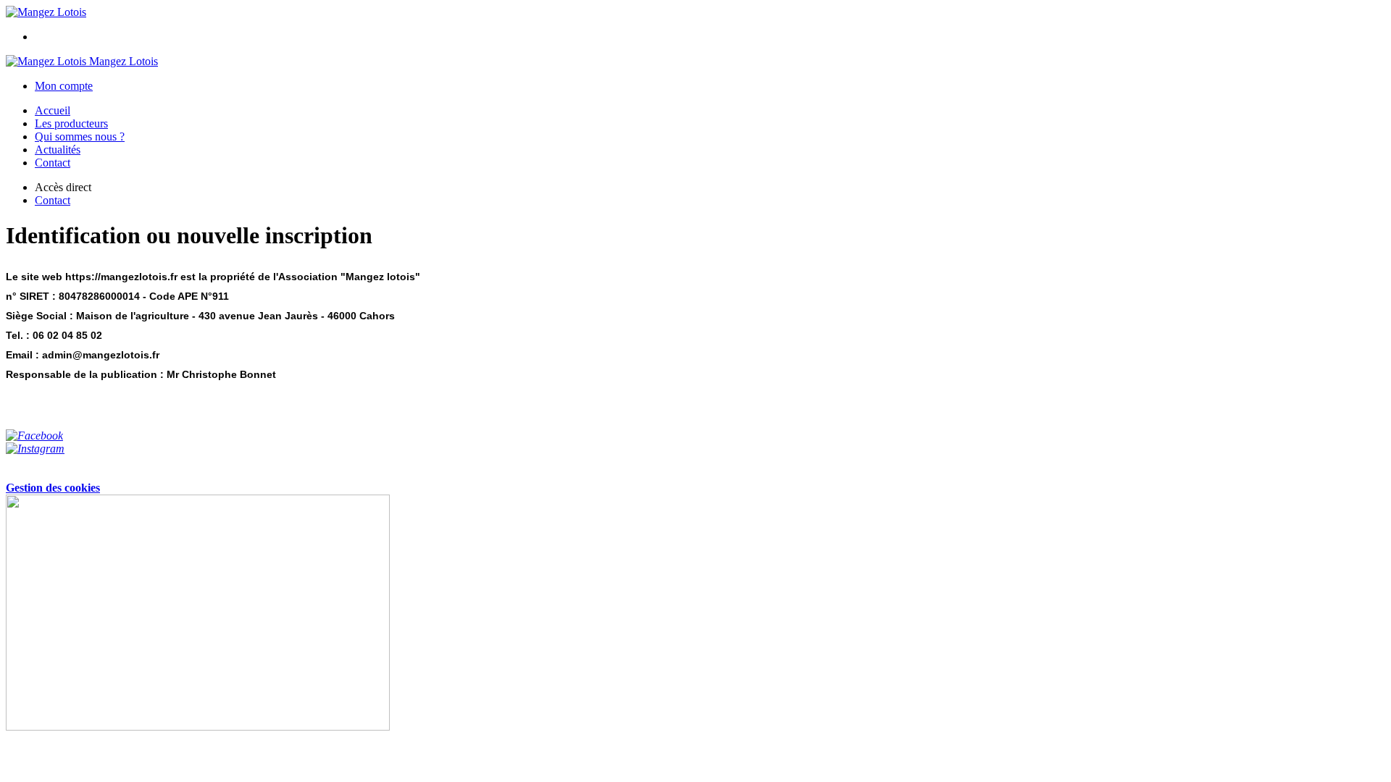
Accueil (52, 110)
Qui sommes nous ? (80, 136)
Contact (52, 162)
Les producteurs (71, 123)
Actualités (57, 149)
